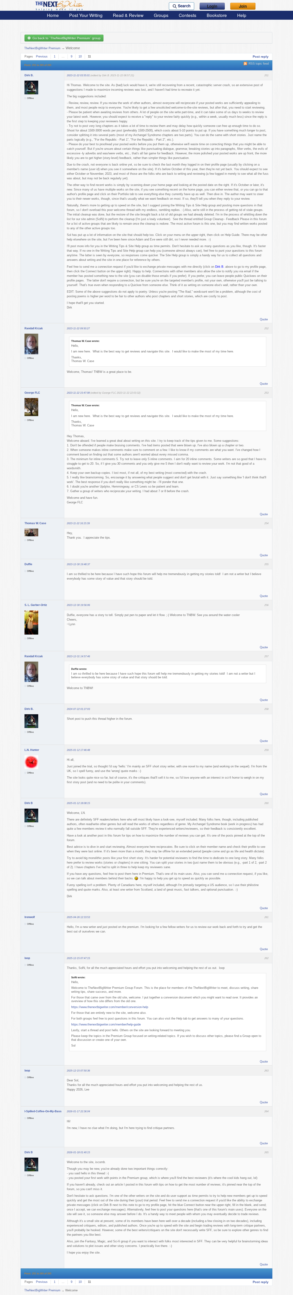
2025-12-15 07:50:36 (78, 1070)
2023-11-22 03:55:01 (78, 75)
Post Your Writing (86, 15)
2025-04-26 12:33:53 (78, 917)
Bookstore (217, 15)
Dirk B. (28, 75)
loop (27, 958)
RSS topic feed (259, 63)
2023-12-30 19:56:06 (78, 605)
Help (241, 15)
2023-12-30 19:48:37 (78, 564)
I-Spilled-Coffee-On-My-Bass (43, 1111)
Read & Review (128, 15)
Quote (264, 319)
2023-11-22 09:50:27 (78, 328)
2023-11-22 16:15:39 (78, 523)
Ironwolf (29, 917)
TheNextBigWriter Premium (42, 48)
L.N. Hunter (31, 750)
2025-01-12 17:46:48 (78, 750)
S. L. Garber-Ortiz (35, 605)
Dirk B (28, 803)
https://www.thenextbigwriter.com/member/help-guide (106, 1024)
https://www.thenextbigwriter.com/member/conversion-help (109, 1007)
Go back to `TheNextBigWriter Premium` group (65, 38)
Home (53, 15)
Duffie (28, 564)
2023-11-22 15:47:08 (78, 392)
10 (80, 56)
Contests (187, 15)
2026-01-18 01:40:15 (78, 1152)
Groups (161, 15)
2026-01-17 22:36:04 (78, 1111)
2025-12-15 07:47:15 (78, 958)
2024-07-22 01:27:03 (78, 709)
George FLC (32, 392)
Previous (42, 56)
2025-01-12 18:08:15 (78, 803)
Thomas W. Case (35, 523)
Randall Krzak (33, 328)
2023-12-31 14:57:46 (78, 656)
